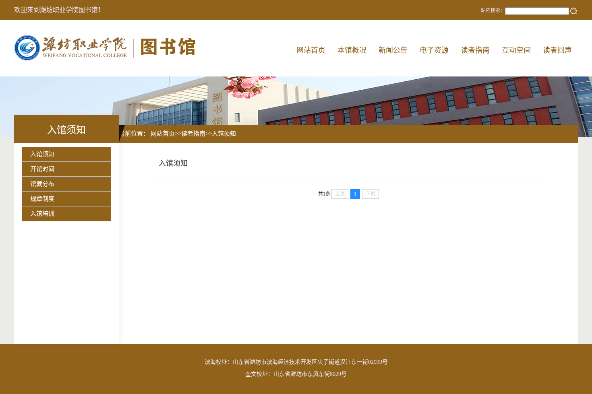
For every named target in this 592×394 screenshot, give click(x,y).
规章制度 (42, 199)
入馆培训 (42, 213)
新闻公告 (393, 50)
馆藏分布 (42, 184)
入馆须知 (42, 154)
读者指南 (475, 50)
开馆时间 (42, 169)
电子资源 (434, 50)
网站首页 (310, 50)
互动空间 (516, 50)
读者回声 (557, 50)
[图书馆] (107, 48)
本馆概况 (351, 50)
